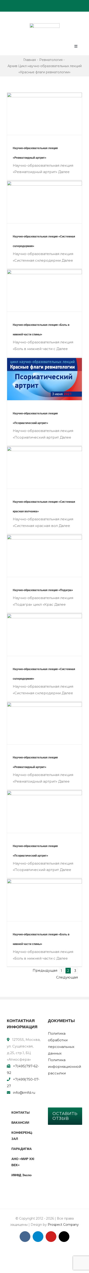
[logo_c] (45, 25)
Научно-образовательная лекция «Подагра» (43, 590)
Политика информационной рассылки (64, 1066)
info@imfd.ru (24, 1092)
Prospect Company (63, 1225)
